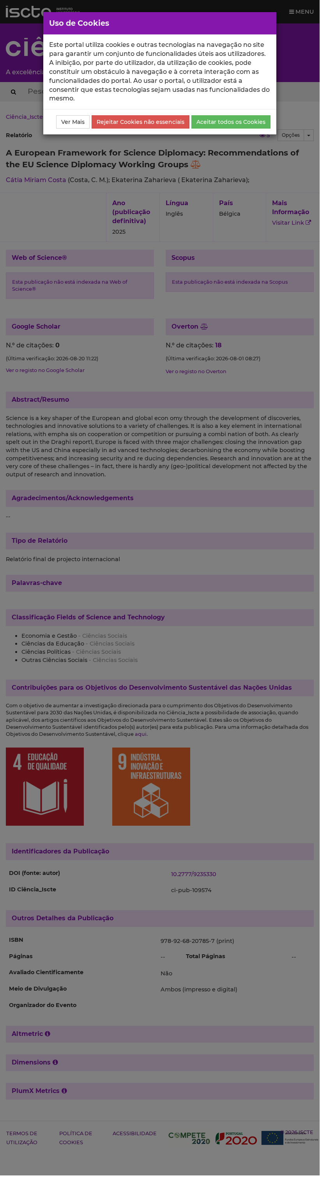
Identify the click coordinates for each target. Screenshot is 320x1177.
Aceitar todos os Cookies (230, 121)
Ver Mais (73, 121)
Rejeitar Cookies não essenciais (140, 121)
